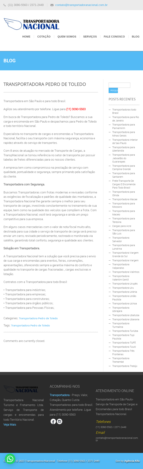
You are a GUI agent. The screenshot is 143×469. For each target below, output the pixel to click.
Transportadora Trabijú (124, 366)
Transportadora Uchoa (124, 303)
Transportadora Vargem (125, 260)
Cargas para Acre (121, 226)
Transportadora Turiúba (125, 331)
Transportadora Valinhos (125, 272)
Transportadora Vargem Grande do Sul (125, 254)
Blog (136, 36)
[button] (10, 459)
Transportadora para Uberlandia (123, 149)
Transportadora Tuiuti (124, 346)
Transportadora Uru (123, 287)
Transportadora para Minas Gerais (123, 133)
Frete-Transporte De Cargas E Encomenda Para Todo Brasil (124, 184)
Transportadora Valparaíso (120, 266)
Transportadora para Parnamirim (123, 126)
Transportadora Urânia (124, 291)
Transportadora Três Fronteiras (123, 352)
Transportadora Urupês (125, 283)
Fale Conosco (114, 36)
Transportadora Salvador (120, 239)
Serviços (90, 36)
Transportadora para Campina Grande (123, 167)
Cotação (44, 36)
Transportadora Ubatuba (125, 315)
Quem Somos (67, 36)
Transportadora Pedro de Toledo (38, 318)
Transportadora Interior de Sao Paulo (125, 141)
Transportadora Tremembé (120, 360)
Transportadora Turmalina (120, 325)
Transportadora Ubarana (125, 319)
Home (26, 36)
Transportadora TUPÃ (124, 342)
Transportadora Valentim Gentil (120, 277)
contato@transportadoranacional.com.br (81, 5)
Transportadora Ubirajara (120, 309)
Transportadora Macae (124, 199)
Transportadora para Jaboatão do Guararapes (123, 158)
